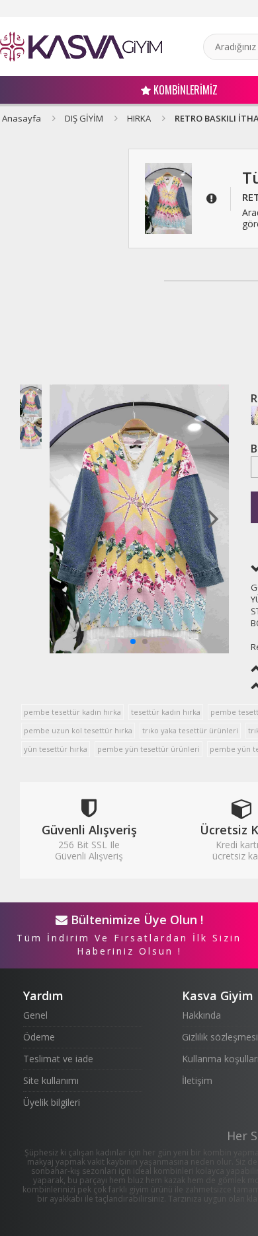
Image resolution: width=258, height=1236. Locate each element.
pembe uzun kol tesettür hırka (78, 730)
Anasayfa (21, 118)
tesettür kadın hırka (165, 712)
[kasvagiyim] (81, 46)
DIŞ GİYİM (84, 118)
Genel (35, 1015)
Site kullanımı (51, 1080)
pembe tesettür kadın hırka (72, 712)
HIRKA (139, 118)
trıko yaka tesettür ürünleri (190, 730)
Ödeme (39, 1037)
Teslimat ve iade (58, 1058)
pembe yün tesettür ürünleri (148, 749)
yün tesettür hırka (55, 749)
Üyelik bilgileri (51, 1102)
